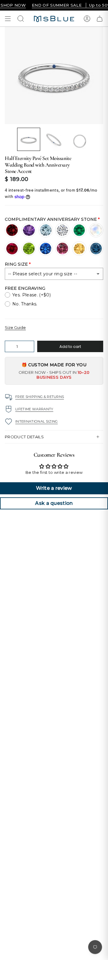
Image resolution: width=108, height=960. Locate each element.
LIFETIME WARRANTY (34, 409)
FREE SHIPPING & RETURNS (39, 397)
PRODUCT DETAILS (24, 436)
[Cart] (99, 19)
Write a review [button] (54, 488)
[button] (28, 139)
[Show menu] (8, 19)
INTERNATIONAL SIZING (36, 421)
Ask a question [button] (54, 503)
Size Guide (15, 327)
